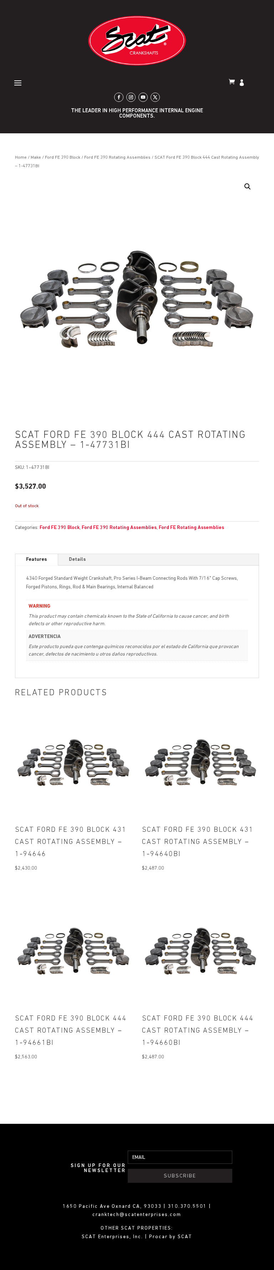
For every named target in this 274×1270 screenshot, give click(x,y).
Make (36, 157)
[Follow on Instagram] (131, 97)
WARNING (39, 606)
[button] (247, 186)
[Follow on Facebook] (118, 97)
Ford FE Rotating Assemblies (191, 527)
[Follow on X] (155, 97)
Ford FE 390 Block (62, 157)
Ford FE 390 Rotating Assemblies (117, 157)
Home (21, 157)
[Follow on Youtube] (143, 97)
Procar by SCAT (170, 1237)
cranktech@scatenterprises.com (136, 1214)
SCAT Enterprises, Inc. (113, 1237)
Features (36, 559)
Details (77, 559)
